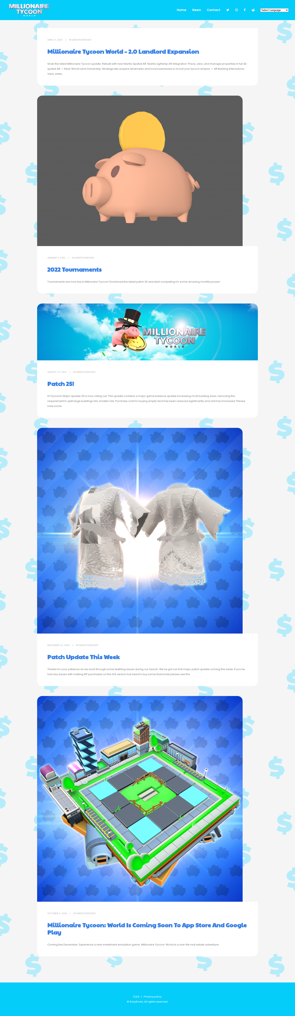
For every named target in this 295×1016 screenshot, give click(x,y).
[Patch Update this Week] (140, 531)
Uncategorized (81, 39)
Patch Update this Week (83, 656)
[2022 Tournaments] (140, 171)
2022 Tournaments (74, 269)
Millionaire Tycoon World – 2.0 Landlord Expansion (123, 51)
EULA (136, 997)
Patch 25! (60, 383)
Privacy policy (153, 997)
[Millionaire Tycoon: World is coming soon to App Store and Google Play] (140, 799)
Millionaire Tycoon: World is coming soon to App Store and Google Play (147, 928)
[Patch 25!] (147, 332)
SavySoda (136, 1002)
